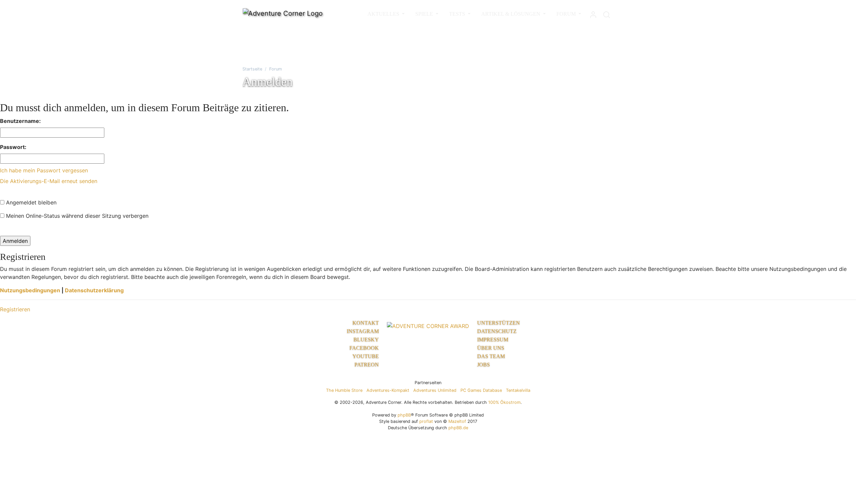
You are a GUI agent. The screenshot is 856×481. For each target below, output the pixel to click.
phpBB (404, 415)
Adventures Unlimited (434, 390)
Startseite (252, 68)
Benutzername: (20, 121)
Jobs (483, 364)
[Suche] (606, 13)
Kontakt (365, 323)
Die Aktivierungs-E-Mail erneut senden (48, 181)
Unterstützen (498, 323)
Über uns (490, 348)
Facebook (364, 348)
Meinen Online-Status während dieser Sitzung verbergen (76, 215)
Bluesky (366, 339)
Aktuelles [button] (384, 14)
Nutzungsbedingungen (30, 290)
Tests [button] (457, 14)
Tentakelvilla (518, 390)
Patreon (366, 364)
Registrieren (15, 309)
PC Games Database (481, 390)
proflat (426, 421)
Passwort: (13, 147)
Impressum (492, 339)
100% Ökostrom (504, 402)
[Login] (593, 13)
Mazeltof (457, 421)
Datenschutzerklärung (94, 290)
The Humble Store (344, 390)
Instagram (363, 331)
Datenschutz (497, 331)
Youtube (365, 356)
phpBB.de (458, 427)
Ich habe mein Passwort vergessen (44, 170)
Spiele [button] (424, 14)
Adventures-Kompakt (387, 390)
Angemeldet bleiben (30, 202)
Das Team (491, 356)
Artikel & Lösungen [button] (511, 14)
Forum (275, 68)
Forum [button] (566, 14)
